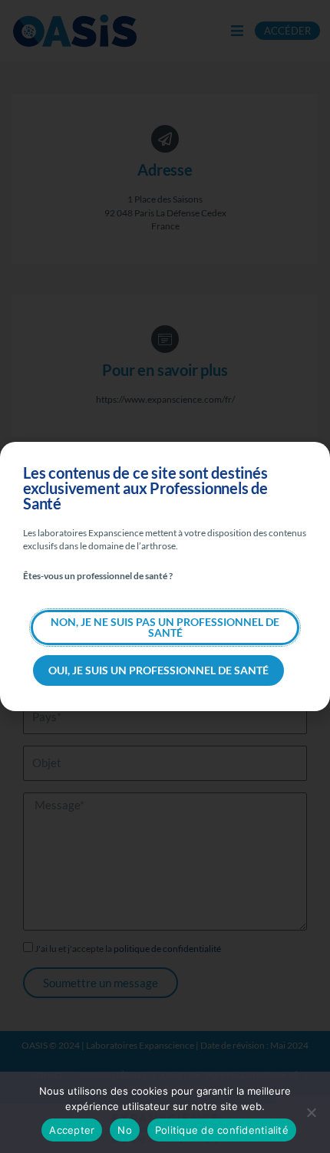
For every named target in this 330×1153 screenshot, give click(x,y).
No (124, 1130)
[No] (310, 1112)
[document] (165, 576)
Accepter (71, 1130)
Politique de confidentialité (222, 1130)
